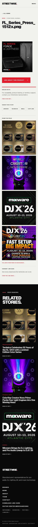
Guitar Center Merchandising (15, 506)
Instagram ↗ (6, 510)
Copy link (31, 108)
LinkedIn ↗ (5, 512)
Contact (6, 500)
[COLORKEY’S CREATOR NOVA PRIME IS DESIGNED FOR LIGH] (19, 173)
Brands (5, 487)
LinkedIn (6, 108)
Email (23, 108)
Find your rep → (7, 98)
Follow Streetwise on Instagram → (13, 262)
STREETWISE (9, 3)
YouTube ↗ (25, 510)
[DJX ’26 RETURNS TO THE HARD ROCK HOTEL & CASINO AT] (19, 208)
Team (4, 497)
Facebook (15, 108)
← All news (6, 13)
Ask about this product (16, 80)
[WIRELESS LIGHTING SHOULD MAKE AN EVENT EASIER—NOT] (19, 243)
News (4, 490)
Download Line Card (11, 503)
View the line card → (8, 275)
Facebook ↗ (16, 510)
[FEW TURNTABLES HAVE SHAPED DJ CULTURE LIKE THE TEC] (19, 138)
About (5, 493)
